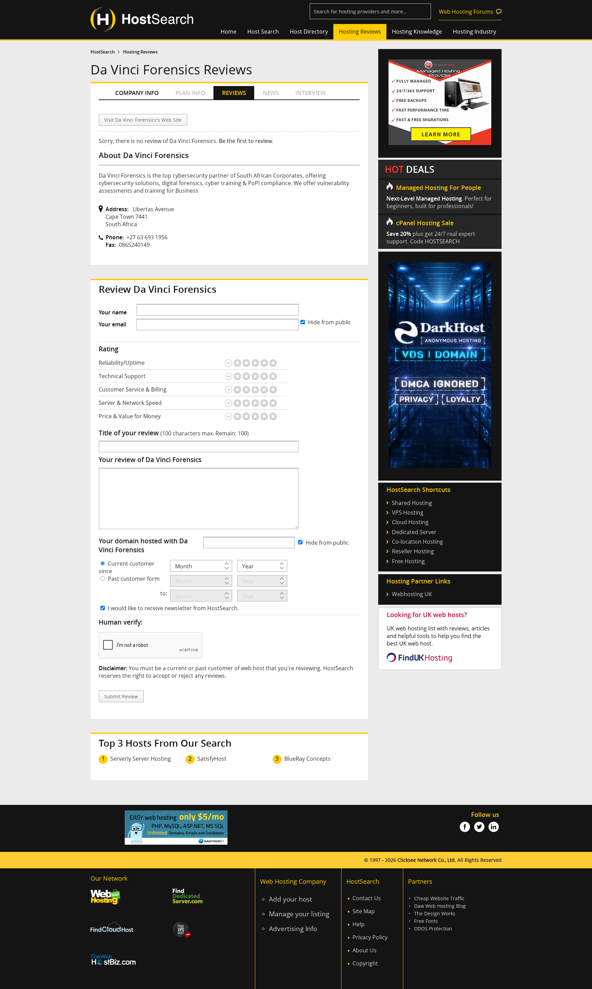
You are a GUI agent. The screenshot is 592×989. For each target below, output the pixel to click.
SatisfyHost (211, 758)
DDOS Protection (433, 928)
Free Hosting (408, 561)
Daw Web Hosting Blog (440, 906)
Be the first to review (245, 141)
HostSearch (102, 52)
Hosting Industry (474, 31)
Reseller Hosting (413, 551)
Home (228, 31)
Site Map (364, 911)
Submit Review (121, 696)
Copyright (365, 963)
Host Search (263, 31)
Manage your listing (299, 913)
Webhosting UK (412, 594)
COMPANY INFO (137, 93)
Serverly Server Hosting (140, 758)
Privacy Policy (370, 937)
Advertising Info (293, 928)
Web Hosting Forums (466, 11)
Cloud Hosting (410, 522)
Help (359, 924)
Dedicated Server (414, 532)
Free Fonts (426, 921)
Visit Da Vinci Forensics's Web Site (143, 120)
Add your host (290, 899)
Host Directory (309, 31)
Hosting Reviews (360, 31)
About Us (365, 950)
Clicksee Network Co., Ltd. (426, 860)
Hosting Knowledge (417, 31)
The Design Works (434, 913)
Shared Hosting (412, 503)
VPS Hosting (407, 512)
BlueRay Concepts (307, 758)
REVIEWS (234, 93)
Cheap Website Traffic (439, 898)
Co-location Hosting (417, 541)
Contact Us (367, 898)
